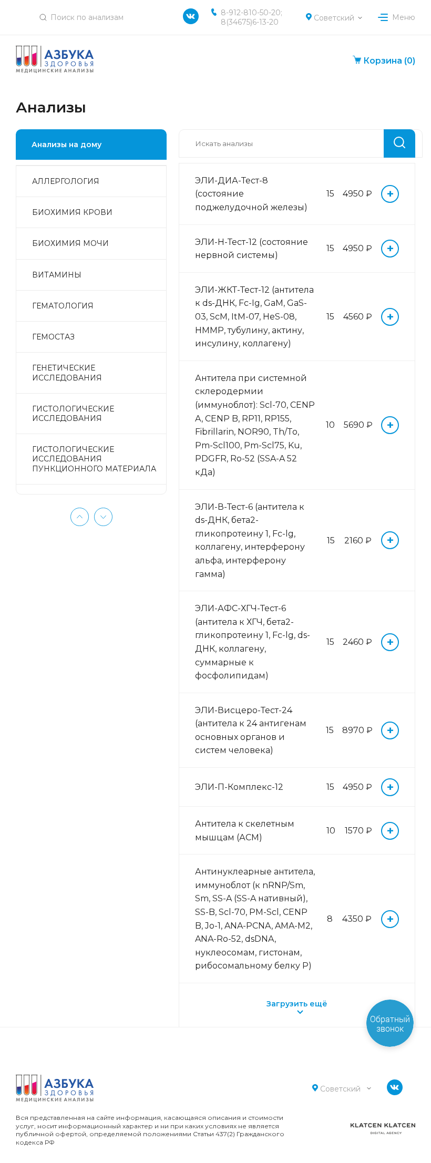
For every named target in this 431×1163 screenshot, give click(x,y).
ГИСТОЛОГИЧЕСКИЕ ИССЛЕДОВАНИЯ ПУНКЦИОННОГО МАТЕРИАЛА (94, 459)
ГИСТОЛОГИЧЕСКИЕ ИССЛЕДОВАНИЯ (73, 413)
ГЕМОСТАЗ (53, 337)
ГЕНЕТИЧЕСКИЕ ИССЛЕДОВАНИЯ (67, 372)
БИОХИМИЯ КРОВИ (72, 212)
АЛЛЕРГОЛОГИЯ (65, 181)
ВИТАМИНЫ (56, 275)
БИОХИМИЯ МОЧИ (70, 243)
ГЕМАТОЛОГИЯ (63, 306)
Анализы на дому (66, 144)
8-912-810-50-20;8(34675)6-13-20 (251, 17)
